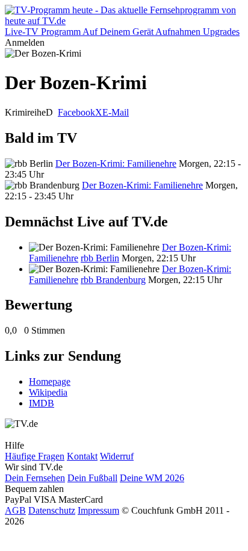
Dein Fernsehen (35, 478)
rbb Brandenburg (113, 280)
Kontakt (82, 456)
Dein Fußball (92, 478)
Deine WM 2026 (152, 478)
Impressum (98, 510)
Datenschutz (51, 510)
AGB (15, 510)
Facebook (76, 112)
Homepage (49, 381)
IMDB (41, 403)
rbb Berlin (100, 258)
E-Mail (115, 112)
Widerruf (117, 456)
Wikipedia (48, 392)
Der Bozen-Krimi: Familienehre (115, 163)
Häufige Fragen (34, 456)
